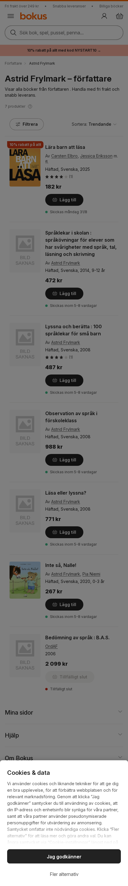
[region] (64, 823)
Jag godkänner (64, 857)
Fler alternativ (64, 874)
